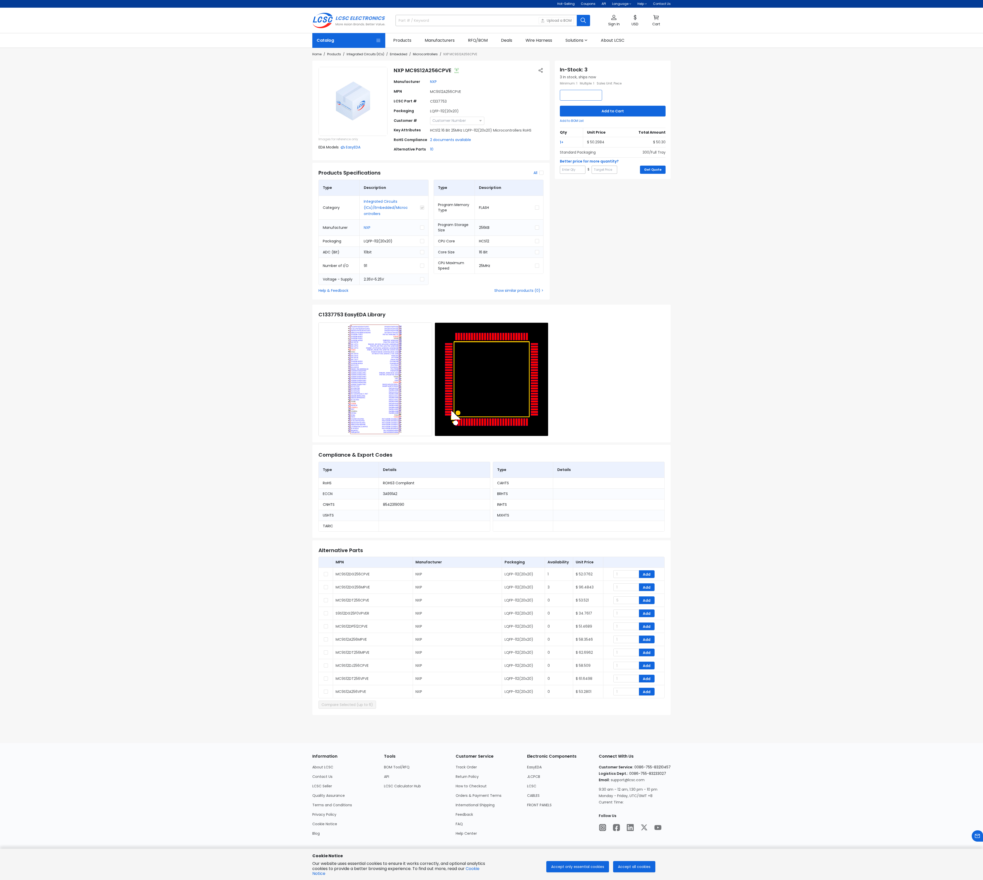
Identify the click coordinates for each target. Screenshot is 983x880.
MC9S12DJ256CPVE (352, 665)
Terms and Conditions (332, 805)
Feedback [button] (464, 814)
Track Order (466, 767)
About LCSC (322, 767)
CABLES (533, 795)
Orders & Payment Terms (478, 795)
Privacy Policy (324, 814)
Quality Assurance (328, 795)
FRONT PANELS (539, 805)
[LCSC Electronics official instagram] (602, 827)
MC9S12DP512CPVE (352, 626)
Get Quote (652, 169)
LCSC (531, 786)
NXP (433, 81)
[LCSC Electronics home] (348, 20)
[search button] (583, 20)
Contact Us (662, 4)
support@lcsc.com (628, 779)
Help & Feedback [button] (333, 290)
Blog (316, 833)
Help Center (466, 833)
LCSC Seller (322, 786)
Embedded (398, 54)
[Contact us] (977, 836)
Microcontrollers (425, 54)
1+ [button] (561, 142)
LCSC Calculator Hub (402, 786)
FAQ (459, 824)
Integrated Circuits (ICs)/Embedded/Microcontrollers (386, 207)
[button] (613, 20)
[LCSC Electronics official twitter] (644, 827)
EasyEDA (534, 767)
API (604, 4)
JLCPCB (533, 776)
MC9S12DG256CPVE (353, 574)
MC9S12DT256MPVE (352, 652)
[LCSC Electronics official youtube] (658, 827)
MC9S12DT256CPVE (352, 600)
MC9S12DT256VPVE (352, 678)
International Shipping (475, 805)
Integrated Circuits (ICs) (365, 54)
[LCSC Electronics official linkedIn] (630, 827)
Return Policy (467, 776)
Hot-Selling (566, 4)
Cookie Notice (324, 824)
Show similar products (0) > (518, 290)
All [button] (535, 172)
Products (334, 54)
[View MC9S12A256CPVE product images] (353, 101)
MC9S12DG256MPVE (353, 587)
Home (317, 54)
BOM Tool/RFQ (397, 767)
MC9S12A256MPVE (351, 639)
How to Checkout (471, 786)
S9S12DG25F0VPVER (352, 613)
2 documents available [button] (450, 139)
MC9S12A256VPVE (351, 691)
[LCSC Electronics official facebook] (616, 827)
